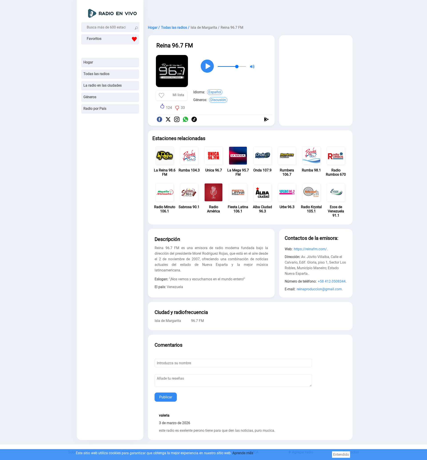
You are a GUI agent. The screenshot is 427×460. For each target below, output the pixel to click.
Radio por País (94, 108)
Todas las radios (96, 74)
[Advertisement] (250, 11)
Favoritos (94, 39)
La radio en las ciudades (102, 85)
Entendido (341, 454)
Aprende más (242, 453)
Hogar (88, 62)
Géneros (89, 97)
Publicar (165, 397)
